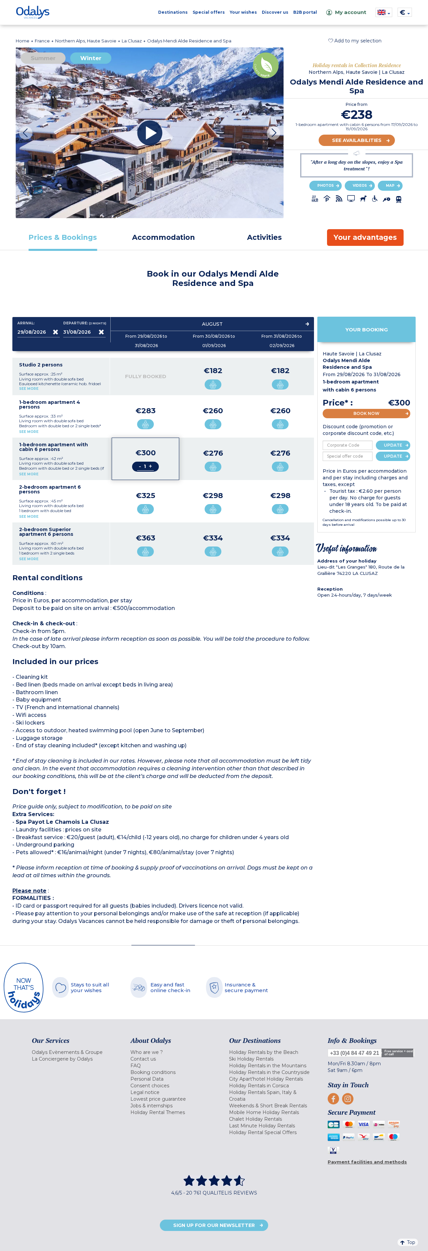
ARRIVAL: (25, 323)
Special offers (209, 12)
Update (393, 445)
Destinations (173, 12)
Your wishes (243, 12)
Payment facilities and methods (367, 1161)
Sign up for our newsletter (214, 1225)
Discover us (275, 12)
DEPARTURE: (84, 323)
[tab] (62, 237)
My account (350, 12)
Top (411, 1242)
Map (390, 185)
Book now (366, 413)
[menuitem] (73, 1052)
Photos (325, 185)
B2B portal (305, 12)
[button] (355, 41)
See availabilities (357, 140)
